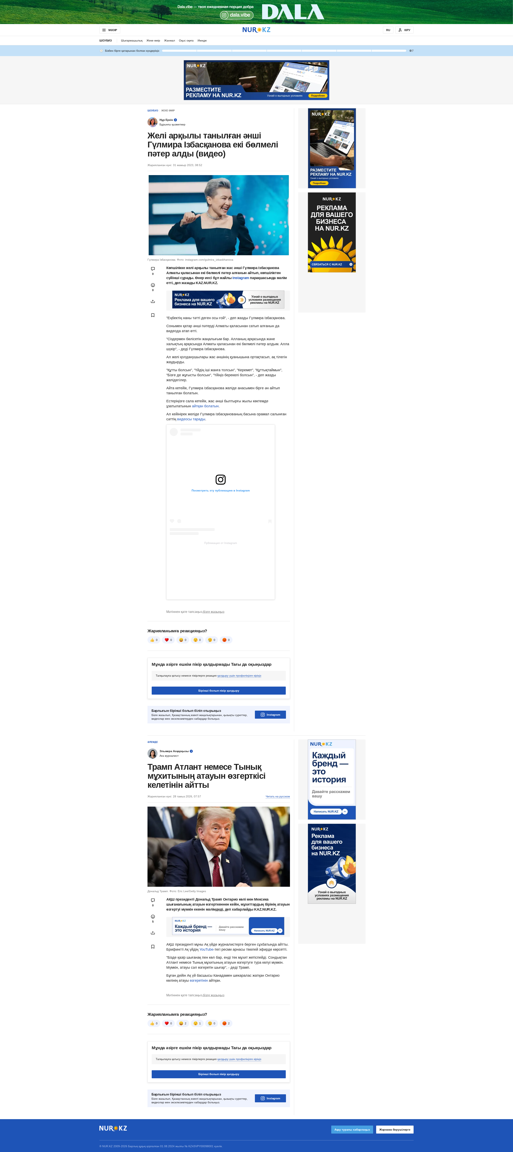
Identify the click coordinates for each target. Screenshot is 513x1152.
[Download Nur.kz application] (256, 12)
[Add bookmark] (152, 315)
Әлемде (152, 742)
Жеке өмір (153, 40)
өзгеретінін (199, 980)
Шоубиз (105, 40)
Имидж (202, 40)
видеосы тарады (191, 419)
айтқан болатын (205, 406)
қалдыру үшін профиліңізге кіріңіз (239, 675)
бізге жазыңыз (213, 611)
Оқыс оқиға (186, 40)
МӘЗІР (112, 30)
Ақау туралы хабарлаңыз (352, 1129)
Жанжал (169, 40)
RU (388, 30)
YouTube (206, 949)
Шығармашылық (131, 40)
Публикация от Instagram (220, 543)
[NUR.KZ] (256, 30)
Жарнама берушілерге (394, 1129)
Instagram (240, 278)
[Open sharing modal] (152, 301)
